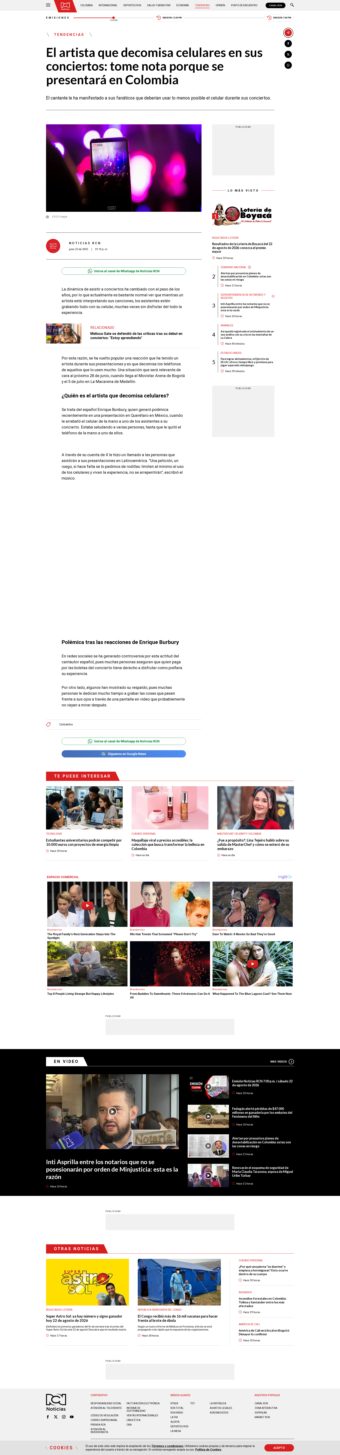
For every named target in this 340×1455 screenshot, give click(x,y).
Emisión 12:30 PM (172, 17)
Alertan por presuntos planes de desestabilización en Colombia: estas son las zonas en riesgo (246, 276)
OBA (129, 1424)
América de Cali (249, 1324)
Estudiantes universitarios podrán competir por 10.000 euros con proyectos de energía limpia (84, 842)
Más (278, 1061)
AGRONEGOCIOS (219, 1412)
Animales (227, 325)
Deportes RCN (132, 5)
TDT (192, 1403)
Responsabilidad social (106, 1403)
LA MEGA (176, 1431)
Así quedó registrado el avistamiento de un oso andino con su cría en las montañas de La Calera (247, 334)
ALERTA (175, 1421)
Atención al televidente (106, 1408)
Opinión (220, 5)
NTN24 (174, 1403)
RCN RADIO (177, 1412)
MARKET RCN (262, 1417)
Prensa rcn (98, 1424)
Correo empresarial (104, 1420)
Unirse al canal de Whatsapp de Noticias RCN (127, 271)
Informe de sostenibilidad (136, 1409)
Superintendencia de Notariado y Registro (243, 296)
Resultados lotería (225, 237)
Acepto (279, 1448)
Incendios (245, 1292)
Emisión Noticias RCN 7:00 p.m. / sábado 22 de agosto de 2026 (262, 1083)
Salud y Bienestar (159, 5)
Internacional (108, 5)
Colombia (86, 5)
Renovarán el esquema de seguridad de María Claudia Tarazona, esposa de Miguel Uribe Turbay (262, 1171)
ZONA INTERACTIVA (266, 1408)
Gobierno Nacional (233, 267)
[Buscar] (292, 5)
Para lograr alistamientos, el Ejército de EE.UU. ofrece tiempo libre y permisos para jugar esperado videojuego (247, 362)
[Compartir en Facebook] (288, 43)
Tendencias (202, 5)
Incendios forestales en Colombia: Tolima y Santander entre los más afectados (262, 1302)
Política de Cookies (208, 1449)
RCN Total (177, 1408)
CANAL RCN (275, 5)
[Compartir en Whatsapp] (288, 65)
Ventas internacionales (142, 1415)
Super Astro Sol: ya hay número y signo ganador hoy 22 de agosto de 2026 (84, 1318)
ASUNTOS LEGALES (221, 1408)
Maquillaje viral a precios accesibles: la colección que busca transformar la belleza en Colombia (168, 844)
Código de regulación (104, 1415)
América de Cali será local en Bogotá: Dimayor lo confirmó (264, 1332)
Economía (182, 5)
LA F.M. (174, 1417)
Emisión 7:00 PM (282, 17)
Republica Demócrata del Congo (160, 1309)
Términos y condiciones (167, 1446)
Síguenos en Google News (127, 754)
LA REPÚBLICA (218, 1403)
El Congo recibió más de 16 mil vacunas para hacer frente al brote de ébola (178, 1318)
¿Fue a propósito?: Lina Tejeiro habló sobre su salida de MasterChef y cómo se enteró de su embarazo (253, 844)
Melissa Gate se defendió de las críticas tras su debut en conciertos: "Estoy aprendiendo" (136, 335)
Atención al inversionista (99, 1431)
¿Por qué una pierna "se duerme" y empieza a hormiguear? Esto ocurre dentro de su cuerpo (263, 1270)
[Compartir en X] (288, 54)
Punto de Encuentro (244, 5)
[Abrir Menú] (48, 5)
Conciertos (66, 724)
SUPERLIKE (261, 1412)
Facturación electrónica (143, 1403)
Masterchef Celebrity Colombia (239, 833)
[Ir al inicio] (65, 6)
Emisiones (58, 17)
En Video (66, 1061)
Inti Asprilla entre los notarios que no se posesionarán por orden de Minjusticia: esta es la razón (245, 307)
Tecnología (54, 833)
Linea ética (134, 1420)
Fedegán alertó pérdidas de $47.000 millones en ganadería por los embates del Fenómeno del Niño (262, 1112)
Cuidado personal (144, 833)
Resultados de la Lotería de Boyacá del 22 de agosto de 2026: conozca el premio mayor (242, 247)
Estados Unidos (231, 352)
